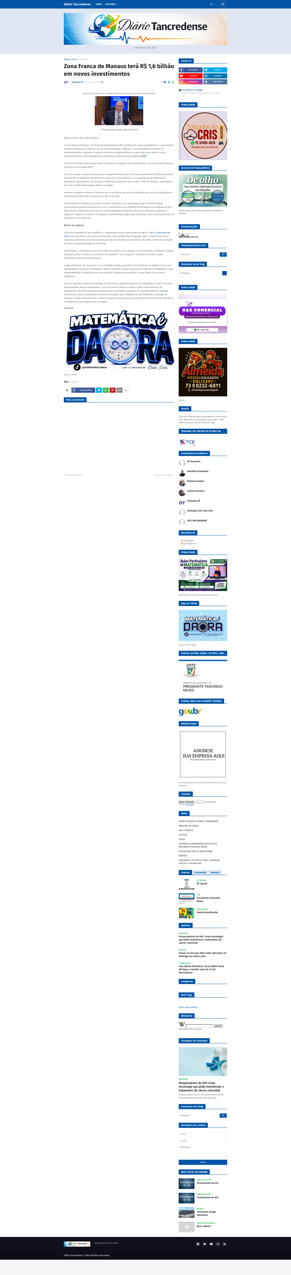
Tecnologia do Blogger (192, 90)
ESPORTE (183, 856)
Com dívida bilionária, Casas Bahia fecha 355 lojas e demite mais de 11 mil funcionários (201, 969)
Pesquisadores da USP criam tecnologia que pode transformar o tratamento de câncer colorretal (201, 939)
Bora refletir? (204, 1226)
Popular (185, 872)
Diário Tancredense (77, 4)
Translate (189, 805)
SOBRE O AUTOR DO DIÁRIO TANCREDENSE (199, 821)
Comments (200, 872)
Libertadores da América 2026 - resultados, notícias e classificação (199, 862)
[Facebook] (165, 82)
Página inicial (70, 59)
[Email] (119, 390)
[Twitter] (169, 82)
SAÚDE (182, 839)
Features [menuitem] (110, 4)
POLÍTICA (183, 835)
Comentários (189, 543)
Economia (83, 59)
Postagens (188, 540)
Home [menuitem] (99, 4)
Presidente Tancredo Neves (208, 900)
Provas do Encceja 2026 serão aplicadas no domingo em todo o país (202, 955)
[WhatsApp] (173, 82)
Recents (215, 872)
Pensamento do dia (207, 1183)
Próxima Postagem (164, 475)
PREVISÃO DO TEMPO (189, 826)
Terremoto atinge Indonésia (206, 1213)
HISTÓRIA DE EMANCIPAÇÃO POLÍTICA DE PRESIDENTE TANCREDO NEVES (198, 845)
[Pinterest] (113, 390)
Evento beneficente (207, 912)
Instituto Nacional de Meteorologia (195, 851)
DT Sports (202, 883)
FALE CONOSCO (186, 830)
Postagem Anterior (74, 475)
